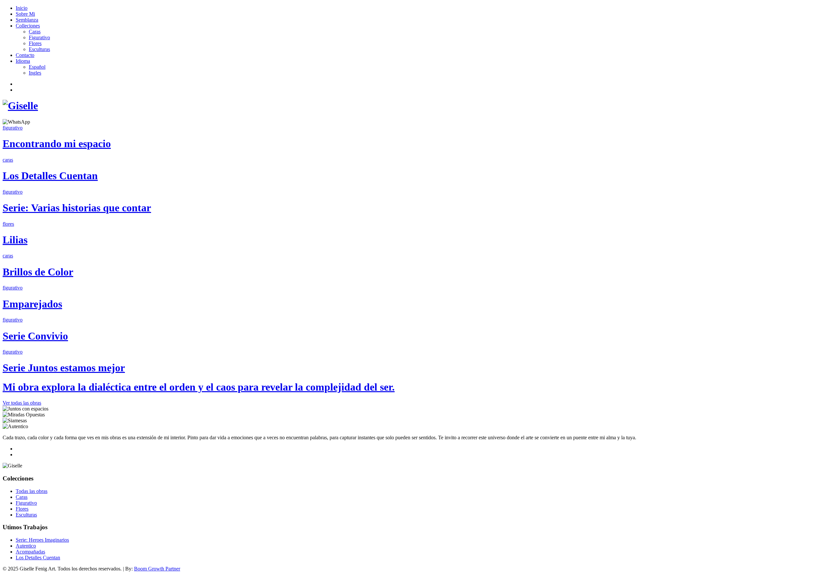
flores (8, 224)
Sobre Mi (25, 14)
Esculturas (39, 49)
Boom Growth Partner (157, 568)
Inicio (21, 8)
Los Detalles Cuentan (50, 176)
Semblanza (27, 20)
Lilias (15, 240)
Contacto (25, 55)
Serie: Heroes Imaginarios (42, 540)
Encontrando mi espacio (57, 143)
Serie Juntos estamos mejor (64, 368)
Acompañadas (30, 551)
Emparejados (32, 304)
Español (37, 67)
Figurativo (39, 37)
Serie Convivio (35, 336)
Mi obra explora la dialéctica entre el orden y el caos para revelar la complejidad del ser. (199, 387)
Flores (35, 43)
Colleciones (28, 25)
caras (8, 160)
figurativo (13, 128)
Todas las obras (31, 491)
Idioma (23, 61)
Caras (35, 31)
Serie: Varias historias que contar (77, 208)
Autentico (26, 546)
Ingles (35, 73)
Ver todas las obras (22, 403)
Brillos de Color (38, 272)
